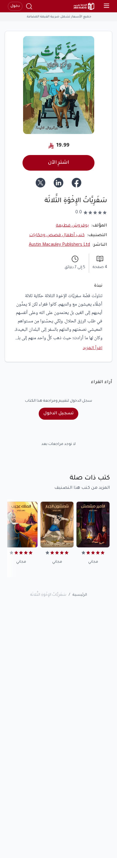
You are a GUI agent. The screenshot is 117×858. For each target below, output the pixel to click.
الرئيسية (80, 595)
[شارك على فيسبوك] (76, 182)
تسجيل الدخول (59, 413)
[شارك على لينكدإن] (58, 182)
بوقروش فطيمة (72, 226)
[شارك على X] (40, 182)
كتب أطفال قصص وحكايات (57, 235)
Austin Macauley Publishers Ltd (59, 245)
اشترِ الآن (58, 163)
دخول (15, 6)
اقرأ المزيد (92, 348)
